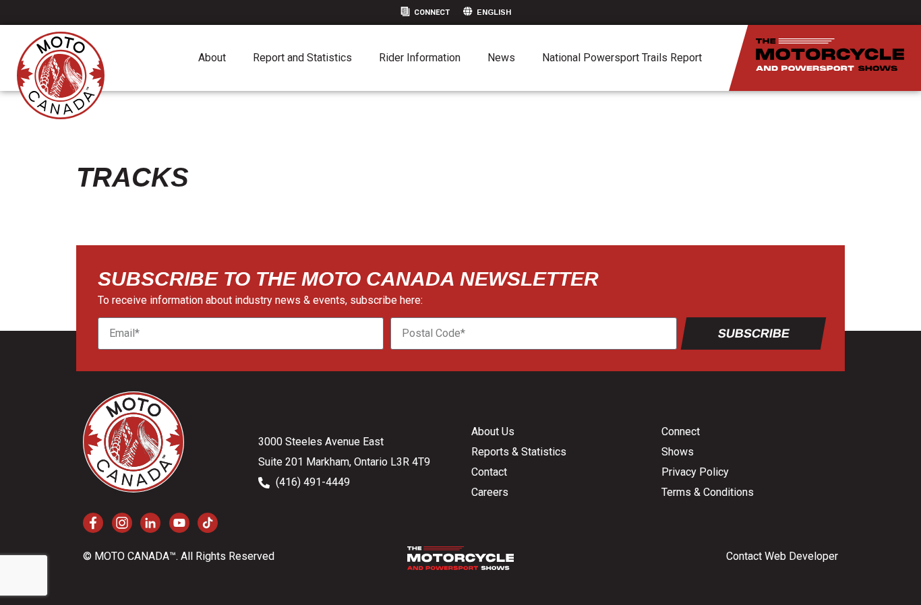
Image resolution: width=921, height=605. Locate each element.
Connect (432, 12)
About (212, 57)
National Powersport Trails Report (622, 57)
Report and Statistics (302, 57)
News (501, 57)
